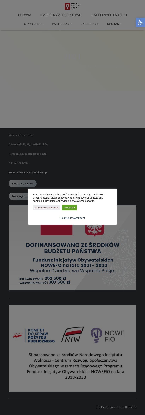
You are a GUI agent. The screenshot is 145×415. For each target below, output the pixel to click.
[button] (140, 22)
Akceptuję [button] (69, 207)
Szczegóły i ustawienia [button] (46, 207)
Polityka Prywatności (72, 218)
